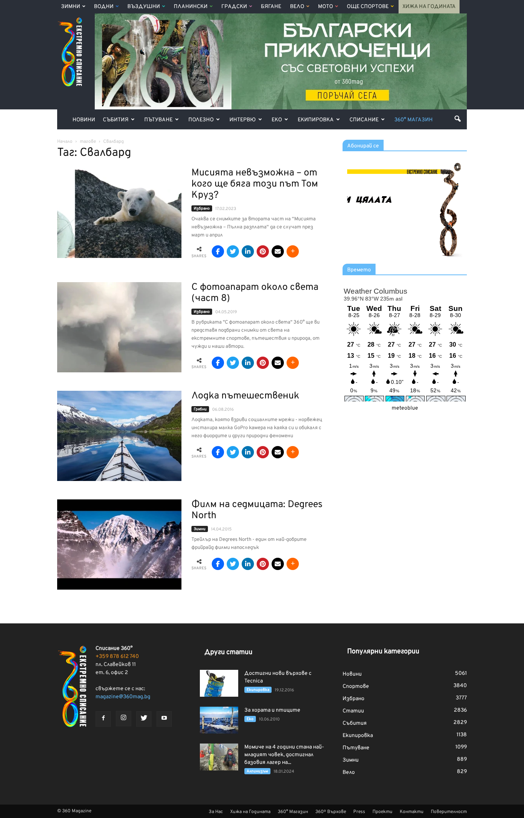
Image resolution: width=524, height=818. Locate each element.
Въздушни (143, 6)
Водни (104, 6)
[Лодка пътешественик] (119, 436)
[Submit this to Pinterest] (263, 251)
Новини (84, 120)
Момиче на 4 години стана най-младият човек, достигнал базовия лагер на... (284, 755)
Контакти (411, 812)
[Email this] (278, 251)
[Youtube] (164, 719)
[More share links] (293, 251)
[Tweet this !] (233, 251)
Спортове (356, 686)
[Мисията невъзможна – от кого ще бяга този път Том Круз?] (119, 213)
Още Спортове (368, 6)
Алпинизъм (257, 771)
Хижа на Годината (429, 6)
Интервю (242, 120)
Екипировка (316, 120)
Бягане (271, 6)
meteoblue (405, 408)
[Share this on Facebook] (218, 251)
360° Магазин (413, 120)
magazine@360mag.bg (123, 697)
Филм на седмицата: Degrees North (257, 510)
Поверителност (449, 812)
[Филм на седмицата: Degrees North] (119, 544)
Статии (353, 711)
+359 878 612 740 (117, 656)
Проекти (382, 812)
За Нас (216, 812)
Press (359, 812)
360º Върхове (330, 812)
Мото (325, 6)
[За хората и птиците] (219, 720)
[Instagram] (123, 718)
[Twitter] (144, 719)
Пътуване (158, 120)
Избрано (202, 208)
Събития (116, 120)
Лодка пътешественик (245, 396)
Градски (234, 6)
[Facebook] (103, 719)
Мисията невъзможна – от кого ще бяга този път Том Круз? (254, 184)
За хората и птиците (272, 710)
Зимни (70, 6)
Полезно (201, 120)
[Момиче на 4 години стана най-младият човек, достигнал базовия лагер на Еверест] (219, 757)
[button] (457, 118)
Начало (65, 142)
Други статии (228, 652)
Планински (191, 6)
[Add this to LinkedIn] (248, 251)
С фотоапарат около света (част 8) (254, 293)
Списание (364, 120)
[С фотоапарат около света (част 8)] (119, 327)
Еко (277, 120)
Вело (297, 6)
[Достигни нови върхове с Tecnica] (219, 683)
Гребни (200, 409)
